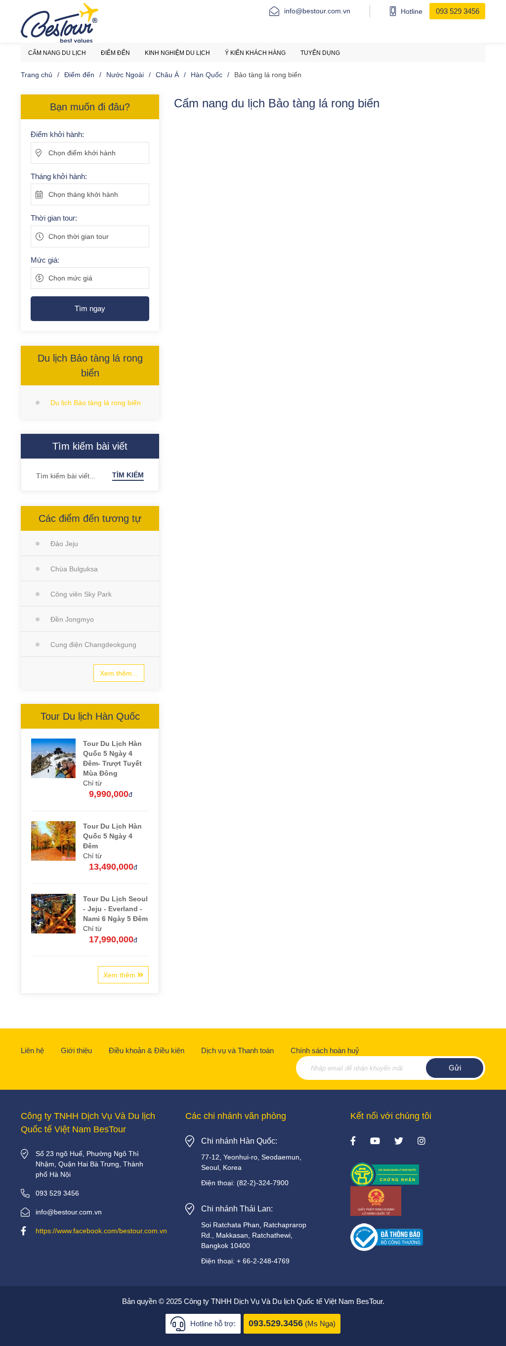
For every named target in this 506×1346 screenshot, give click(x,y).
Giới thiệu (76, 1050)
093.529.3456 (276, 1323)
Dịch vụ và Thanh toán (237, 1050)
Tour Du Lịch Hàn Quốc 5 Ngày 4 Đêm (112, 836)
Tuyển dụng (320, 52)
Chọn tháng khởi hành (83, 194)
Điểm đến (115, 52)
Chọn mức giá (70, 278)
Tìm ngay (90, 308)
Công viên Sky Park (81, 594)
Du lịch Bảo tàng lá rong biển (95, 403)
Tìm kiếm (128, 475)
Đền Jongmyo (72, 619)
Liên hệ (32, 1050)
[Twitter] (398, 1141)
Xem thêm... (119, 673)
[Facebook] (353, 1141)
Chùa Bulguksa (74, 569)
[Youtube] (375, 1141)
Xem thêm (120, 975)
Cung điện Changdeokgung (93, 645)
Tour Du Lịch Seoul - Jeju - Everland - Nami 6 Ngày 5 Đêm (115, 909)
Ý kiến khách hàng (255, 52)
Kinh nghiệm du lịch (177, 52)
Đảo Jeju (64, 544)
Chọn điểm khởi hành (82, 153)
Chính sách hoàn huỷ (325, 1050)
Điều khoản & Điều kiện (146, 1050)
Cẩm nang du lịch (57, 52)
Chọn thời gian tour (78, 236)
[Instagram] (421, 1141)
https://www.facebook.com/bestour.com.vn (101, 1231)
